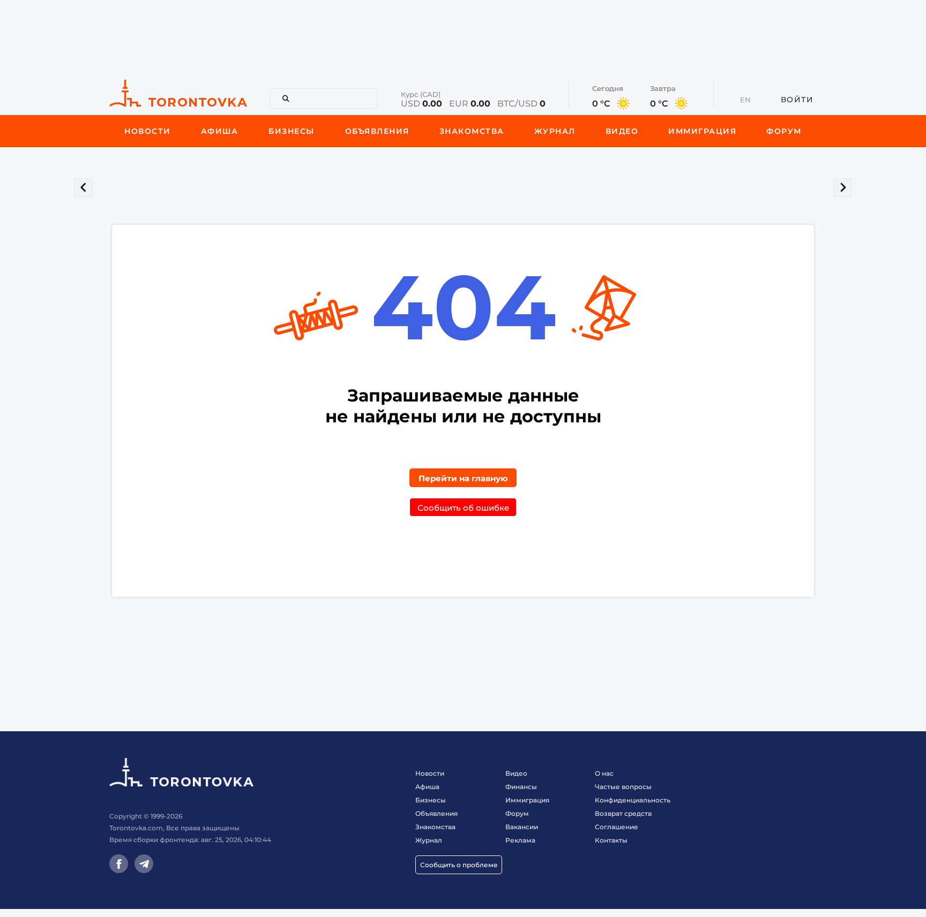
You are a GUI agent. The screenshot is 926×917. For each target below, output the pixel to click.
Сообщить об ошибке (463, 508)
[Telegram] (144, 863)
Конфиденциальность (632, 800)
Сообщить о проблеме (459, 865)
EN (745, 99)
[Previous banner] (83, 187)
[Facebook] (118, 863)
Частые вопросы (623, 787)
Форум (517, 813)
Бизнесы (430, 800)
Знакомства (435, 827)
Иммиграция (527, 800)
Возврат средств (623, 813)
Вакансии (521, 827)
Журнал (428, 840)
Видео (516, 773)
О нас (604, 773)
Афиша (427, 787)
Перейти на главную (463, 478)
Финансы (521, 787)
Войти (797, 99)
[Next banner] (842, 187)
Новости (429, 773)
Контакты (611, 840)
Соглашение (616, 827)
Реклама (520, 840)
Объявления (436, 813)
